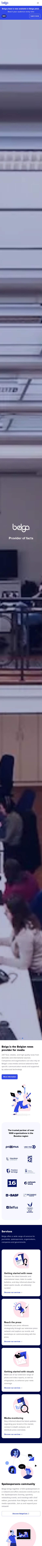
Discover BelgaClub (20, 1514)
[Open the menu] (37, 3)
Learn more (35, 16)
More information (9, 1077)
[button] (37, 2)
